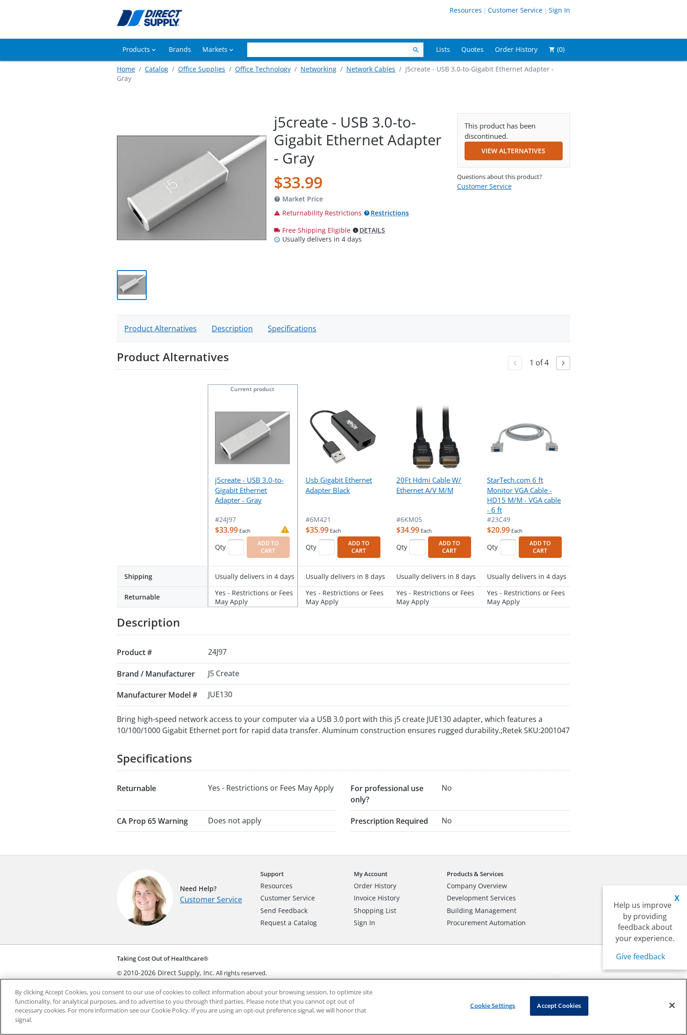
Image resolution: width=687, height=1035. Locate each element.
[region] (343, 1006)
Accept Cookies (559, 1005)
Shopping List (375, 910)
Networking (318, 68)
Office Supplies (201, 68)
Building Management (481, 910)
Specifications (292, 328)
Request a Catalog (288, 922)
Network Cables (370, 68)
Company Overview (477, 885)
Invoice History (377, 897)
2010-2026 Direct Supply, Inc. (169, 972)
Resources (466, 10)
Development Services (481, 897)
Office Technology (263, 68)
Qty (220, 546)
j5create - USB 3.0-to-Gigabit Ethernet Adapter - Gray (249, 490)
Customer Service (515, 10)
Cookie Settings (492, 1005)
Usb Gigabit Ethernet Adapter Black (339, 484)
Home (126, 68)
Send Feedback (284, 910)
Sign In (559, 10)
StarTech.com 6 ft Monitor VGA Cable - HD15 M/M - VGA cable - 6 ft (524, 494)
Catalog (156, 68)
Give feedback (640, 956)
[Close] (672, 1005)
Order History (375, 885)
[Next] (563, 363)
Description (232, 328)
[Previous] (515, 363)
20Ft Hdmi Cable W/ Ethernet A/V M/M (428, 484)
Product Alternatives (160, 328)
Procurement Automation (486, 922)
